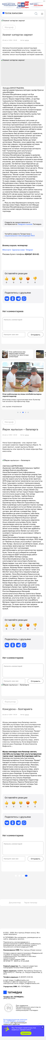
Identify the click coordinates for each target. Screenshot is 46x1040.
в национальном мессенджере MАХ (20, 235)
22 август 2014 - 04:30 (9, 435)
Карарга (26, 1033)
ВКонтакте (6, 250)
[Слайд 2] (20, 412)
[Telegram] (18, 298)
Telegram (29, 250)
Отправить (35, 335)
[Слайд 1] (17, 412)
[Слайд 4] (25, 412)
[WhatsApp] (24, 298)
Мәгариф (9, 27)
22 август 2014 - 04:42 (9, 40)
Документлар (15, 902)
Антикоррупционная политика (15, 1019)
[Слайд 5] (28, 412)
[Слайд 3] (23, 412)
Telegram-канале (25, 224)
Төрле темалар (30, 902)
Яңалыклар (10, 701)
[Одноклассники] (12, 298)
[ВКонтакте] (7, 298)
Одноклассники (18, 250)
